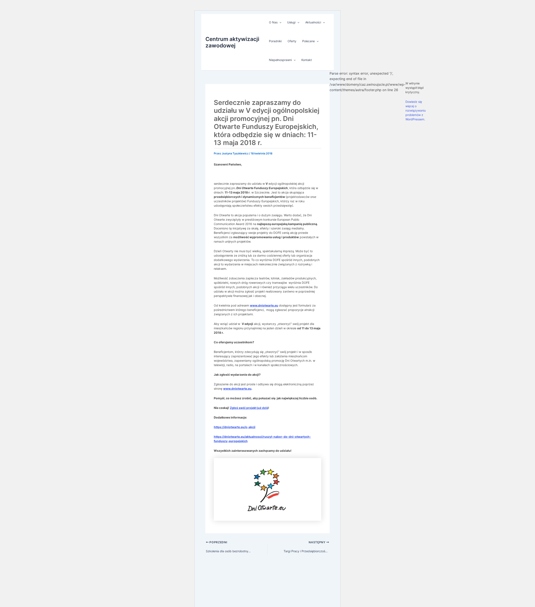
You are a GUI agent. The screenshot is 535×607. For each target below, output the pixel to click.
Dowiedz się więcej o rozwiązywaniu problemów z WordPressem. (415, 110)
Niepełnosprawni (280, 60)
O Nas (273, 22)
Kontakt (306, 60)
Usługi (291, 22)
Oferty (292, 41)
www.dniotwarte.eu (264, 305)
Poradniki (275, 41)
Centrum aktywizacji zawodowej (232, 42)
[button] (279, 22)
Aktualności (313, 22)
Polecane (308, 41)
